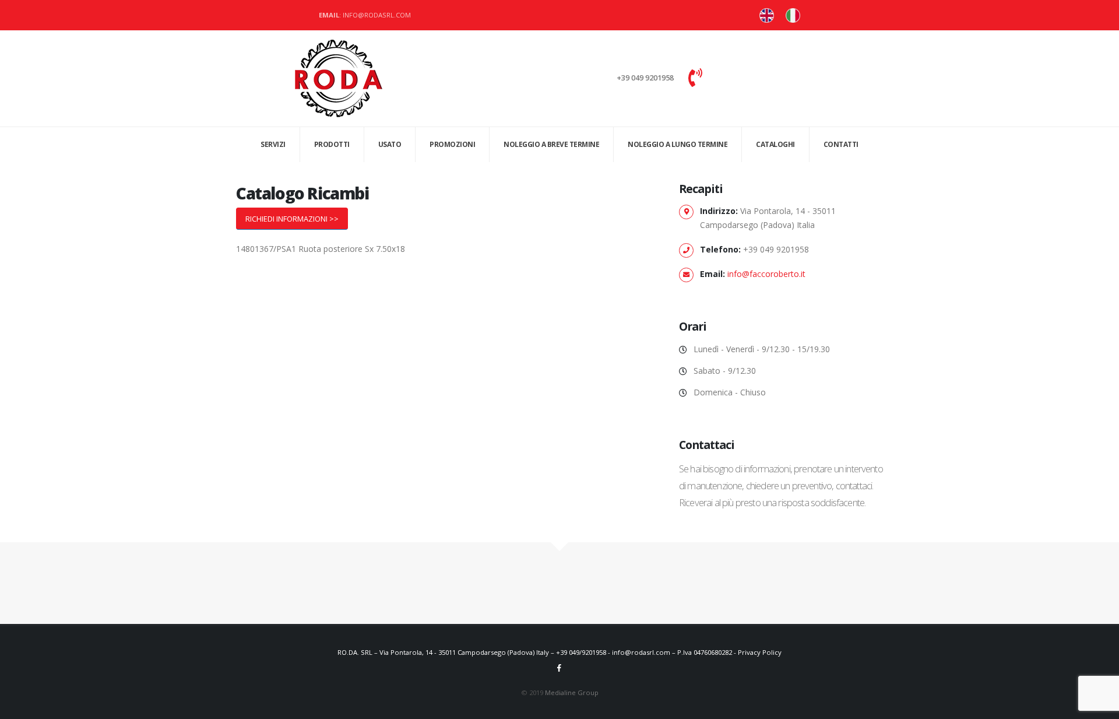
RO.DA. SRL (354, 652)
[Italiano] (767, 15)
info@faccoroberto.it (766, 273)
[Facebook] (559, 668)
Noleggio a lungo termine (677, 144)
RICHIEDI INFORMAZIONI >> (292, 218)
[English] (793, 15)
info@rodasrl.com (641, 652)
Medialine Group (572, 692)
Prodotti (332, 144)
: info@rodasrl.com (365, 14)
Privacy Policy (760, 652)
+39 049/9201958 (581, 652)
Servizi (273, 144)
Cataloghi (775, 144)
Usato (390, 144)
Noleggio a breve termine (551, 144)
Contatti (841, 144)
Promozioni (452, 144)
